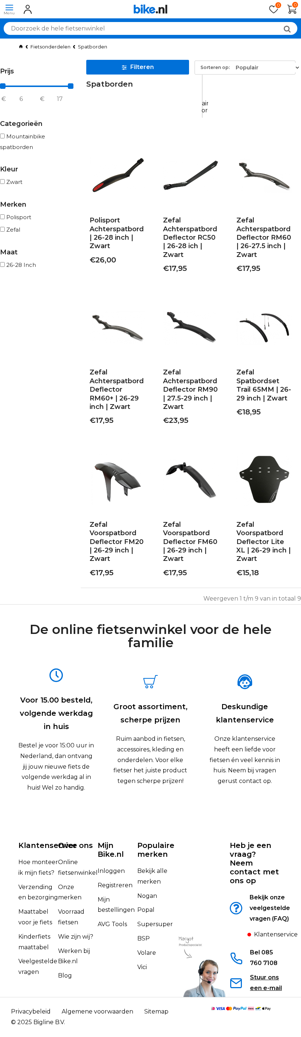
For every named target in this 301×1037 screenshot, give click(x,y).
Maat (9, 252)
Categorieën (21, 124)
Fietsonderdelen (50, 47)
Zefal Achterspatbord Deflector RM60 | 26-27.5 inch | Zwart (263, 237)
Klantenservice (47, 845)
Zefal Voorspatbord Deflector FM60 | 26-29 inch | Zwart (190, 542)
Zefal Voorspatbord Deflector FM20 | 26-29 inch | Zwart (117, 542)
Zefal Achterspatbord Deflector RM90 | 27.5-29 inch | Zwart (190, 389)
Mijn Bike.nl (111, 850)
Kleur (9, 169)
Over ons (75, 845)
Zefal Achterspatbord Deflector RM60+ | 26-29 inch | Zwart (117, 389)
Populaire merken (155, 850)
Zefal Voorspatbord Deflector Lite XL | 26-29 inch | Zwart (263, 542)
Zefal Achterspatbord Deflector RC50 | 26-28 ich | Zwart (190, 237)
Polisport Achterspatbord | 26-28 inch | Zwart (117, 233)
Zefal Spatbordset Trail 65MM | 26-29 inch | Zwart (263, 385)
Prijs (7, 71)
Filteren (142, 67)
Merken (13, 204)
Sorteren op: (215, 67)
